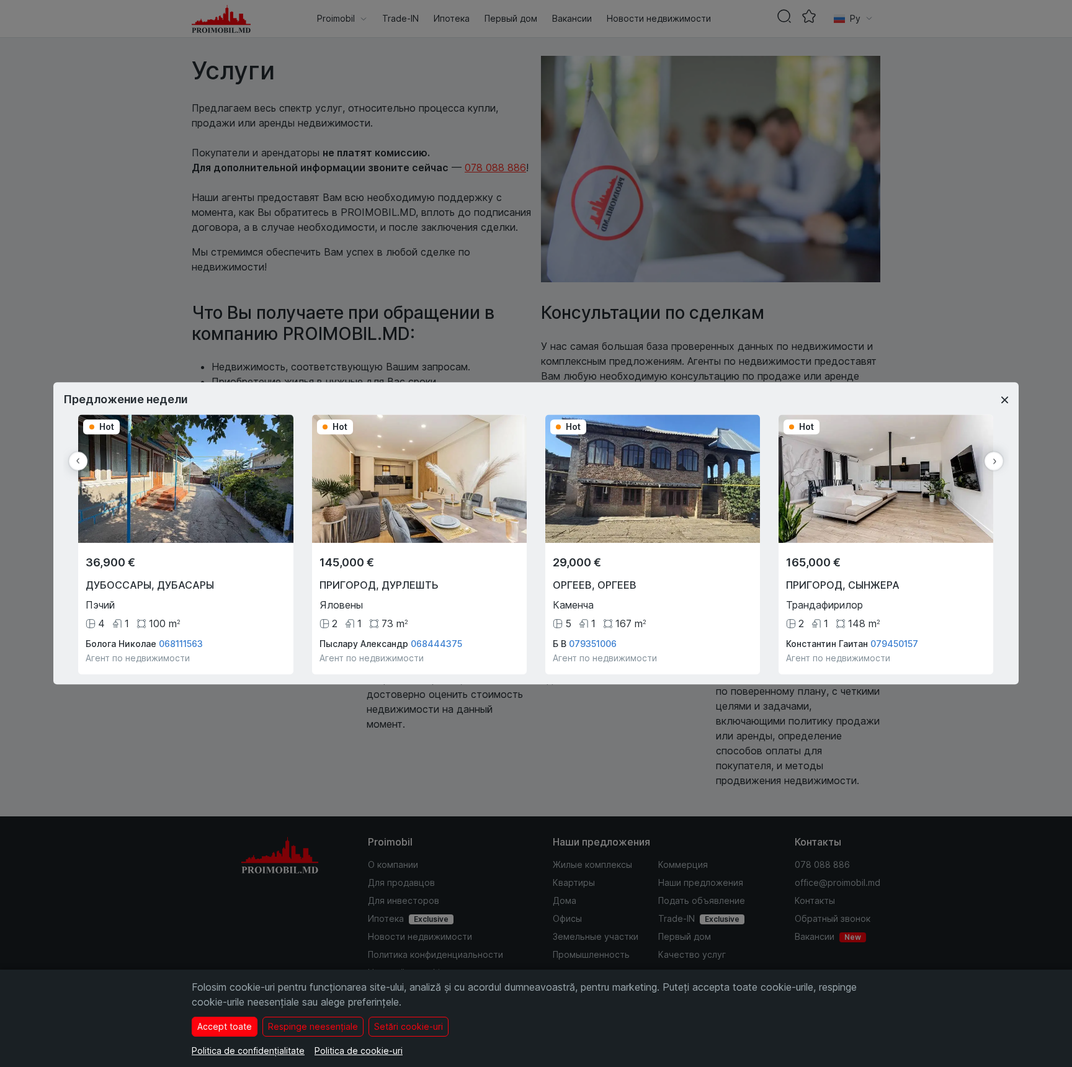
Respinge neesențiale (313, 1026)
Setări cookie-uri (408, 1026)
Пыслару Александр (363, 644)
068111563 (181, 644)
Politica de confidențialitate (248, 1050)
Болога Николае (121, 644)
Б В (559, 644)
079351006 (593, 644)
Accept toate (224, 1026)
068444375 (436, 644)
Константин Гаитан (827, 644)
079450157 (894, 644)
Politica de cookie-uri (359, 1050)
